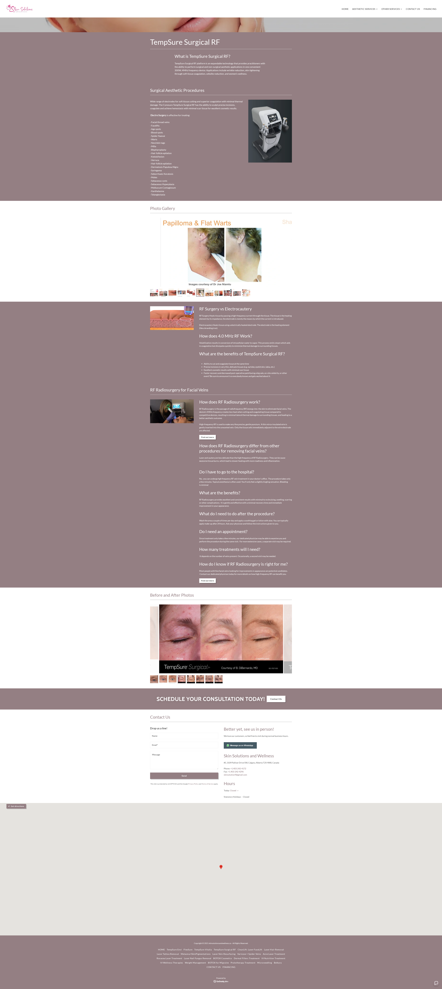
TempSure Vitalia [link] (203, 949)
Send (184, 775)
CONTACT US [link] (413, 9)
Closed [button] (233, 790)
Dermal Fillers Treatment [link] (247, 958)
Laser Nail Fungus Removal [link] (197, 958)
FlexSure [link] (188, 949)
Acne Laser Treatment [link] (274, 954)
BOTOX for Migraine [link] (218, 962)
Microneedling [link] (264, 962)
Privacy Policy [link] (193, 784)
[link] (20, 8)
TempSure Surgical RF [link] (225, 949)
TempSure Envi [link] (174, 949)
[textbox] (184, 736)
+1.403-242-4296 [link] (236, 771)
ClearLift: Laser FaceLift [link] (250, 949)
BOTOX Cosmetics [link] (222, 958)
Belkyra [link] (278, 962)
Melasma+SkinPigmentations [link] (196, 954)
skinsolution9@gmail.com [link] (235, 774)
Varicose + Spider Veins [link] (249, 954)
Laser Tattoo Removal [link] (168, 954)
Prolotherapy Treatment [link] (243, 962)
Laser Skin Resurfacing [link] (224, 954)
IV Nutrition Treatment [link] (273, 958)
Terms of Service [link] (208, 784)
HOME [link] (345, 9)
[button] (365, 9)
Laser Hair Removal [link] (274, 949)
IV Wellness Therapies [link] (171, 962)
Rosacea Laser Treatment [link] (169, 958)
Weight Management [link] (195, 962)
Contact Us (276, 699)
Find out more (207, 437)
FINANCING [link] (430, 9)
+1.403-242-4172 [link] (238, 768)
